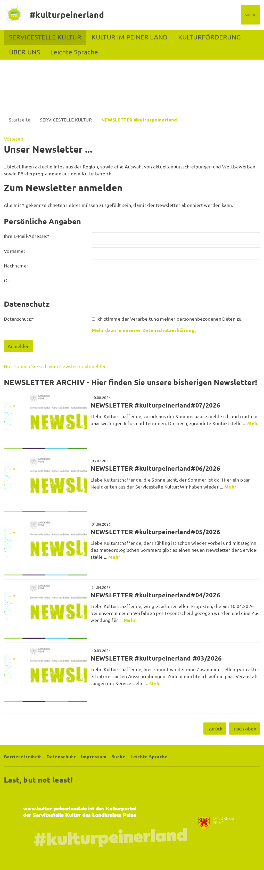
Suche (119, 756)
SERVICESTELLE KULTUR (45, 37)
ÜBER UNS (24, 52)
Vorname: (14, 251)
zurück (215, 728)
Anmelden (18, 346)
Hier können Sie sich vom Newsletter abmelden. (56, 366)
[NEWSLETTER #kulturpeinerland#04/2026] (132, 611)
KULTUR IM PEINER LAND (130, 37)
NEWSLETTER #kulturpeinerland (139, 120)
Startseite (19, 119)
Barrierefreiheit (23, 756)
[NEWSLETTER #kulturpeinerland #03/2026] (132, 674)
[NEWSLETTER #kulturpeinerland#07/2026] (132, 421)
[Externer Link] (132, 823)
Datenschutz (61, 756)
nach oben (245, 728)
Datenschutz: (19, 318)
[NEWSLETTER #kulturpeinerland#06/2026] (132, 484)
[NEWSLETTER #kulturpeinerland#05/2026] (132, 547)
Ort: (8, 280)
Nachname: (16, 265)
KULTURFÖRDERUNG (209, 37)
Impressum (93, 756)
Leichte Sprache (74, 52)
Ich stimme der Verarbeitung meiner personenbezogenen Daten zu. (169, 318)
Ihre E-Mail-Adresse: (27, 236)
